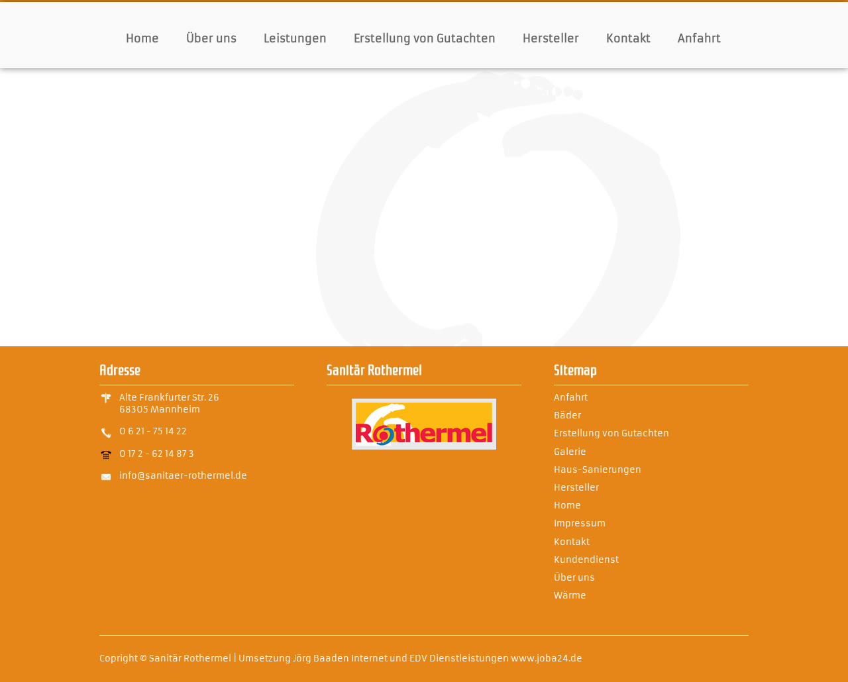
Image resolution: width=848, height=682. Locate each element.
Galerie (570, 452)
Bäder (567, 415)
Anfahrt (699, 38)
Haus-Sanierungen (597, 469)
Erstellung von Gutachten (425, 38)
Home (142, 38)
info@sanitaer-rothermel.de (183, 475)
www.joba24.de (546, 658)
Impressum (580, 523)
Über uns (211, 38)
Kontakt (628, 38)
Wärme (570, 595)
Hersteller (551, 38)
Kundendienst (586, 559)
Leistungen (295, 38)
